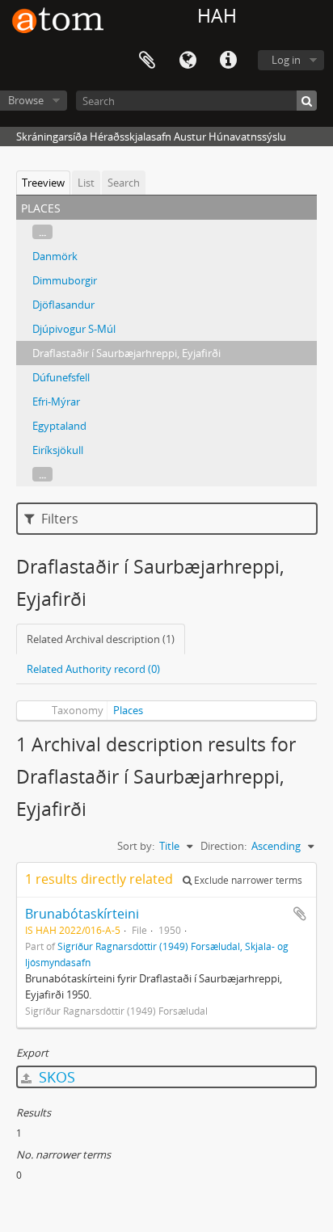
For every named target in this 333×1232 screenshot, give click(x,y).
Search (123, 182)
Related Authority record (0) (93, 669)
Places (128, 710)
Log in (286, 60)
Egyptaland (59, 425)
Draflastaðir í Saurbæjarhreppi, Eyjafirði (126, 353)
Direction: (223, 846)
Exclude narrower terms (247, 880)
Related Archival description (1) (101, 639)
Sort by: (135, 846)
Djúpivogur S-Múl (74, 329)
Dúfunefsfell (61, 377)
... (42, 232)
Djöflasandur (63, 304)
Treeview (43, 182)
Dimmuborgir (64, 280)
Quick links (228, 60)
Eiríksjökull (57, 450)
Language (187, 60)
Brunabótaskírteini (82, 914)
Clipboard (147, 60)
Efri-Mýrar (56, 401)
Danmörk (55, 256)
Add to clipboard (300, 914)
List (86, 182)
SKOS (55, 1077)
